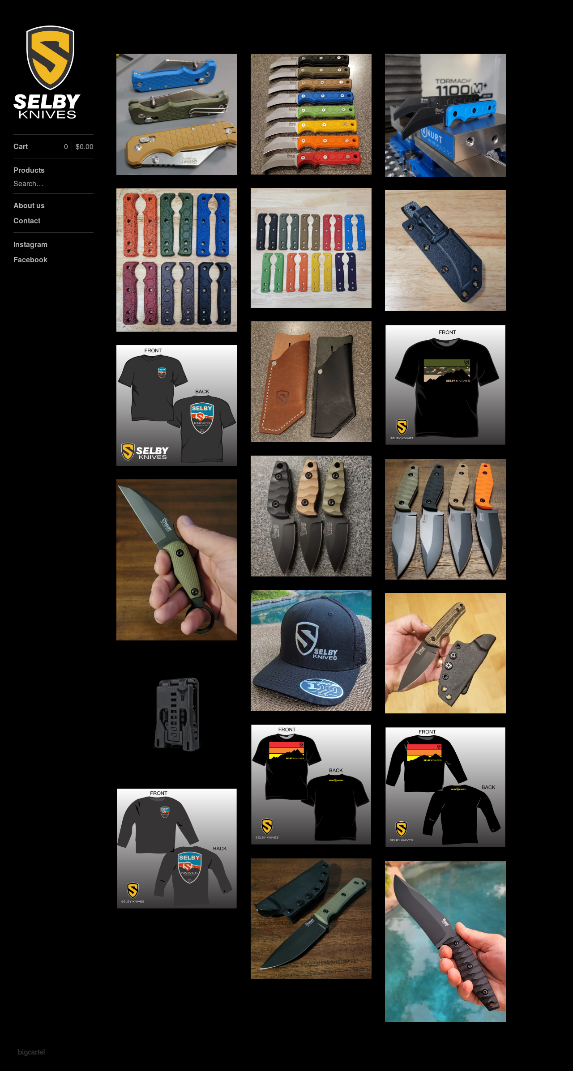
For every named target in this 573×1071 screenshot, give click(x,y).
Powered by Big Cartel (31, 1052)
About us (29, 205)
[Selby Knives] (47, 72)
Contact (26, 220)
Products (29, 170)
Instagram (30, 244)
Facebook (30, 259)
